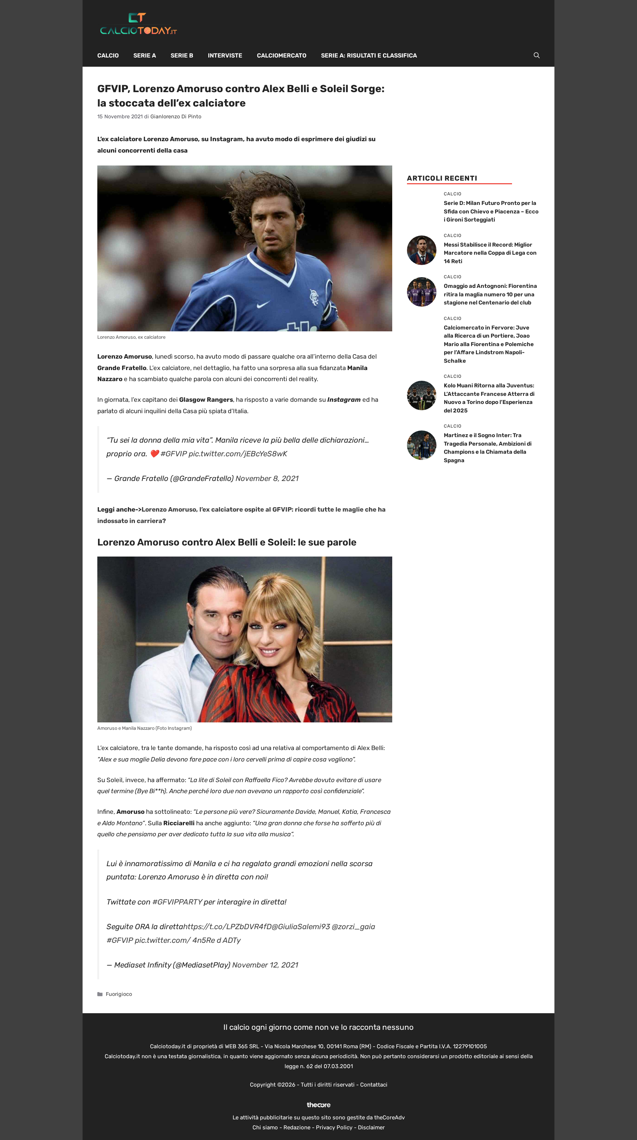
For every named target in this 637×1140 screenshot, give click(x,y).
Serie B (182, 55)
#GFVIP (173, 453)
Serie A (144, 55)
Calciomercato (281, 55)
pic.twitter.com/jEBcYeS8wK (238, 453)
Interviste (225, 55)
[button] (536, 56)
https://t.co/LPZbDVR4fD (227, 926)
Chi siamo (265, 1127)
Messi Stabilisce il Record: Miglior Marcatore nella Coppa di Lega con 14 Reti (490, 253)
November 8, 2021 (267, 478)
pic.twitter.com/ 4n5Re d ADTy (188, 940)
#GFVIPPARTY (177, 901)
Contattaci (373, 1084)
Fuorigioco (119, 994)
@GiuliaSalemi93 (301, 926)
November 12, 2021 (265, 965)
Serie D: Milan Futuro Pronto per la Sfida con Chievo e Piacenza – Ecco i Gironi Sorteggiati (491, 211)
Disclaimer (371, 1127)
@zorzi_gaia (353, 926)
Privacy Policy (334, 1127)
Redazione (296, 1127)
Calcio (108, 55)
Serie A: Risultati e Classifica (369, 55)
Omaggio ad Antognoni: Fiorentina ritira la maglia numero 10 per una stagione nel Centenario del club (490, 294)
